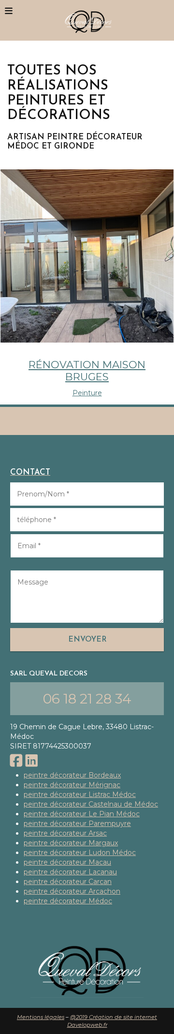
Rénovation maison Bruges (87, 371)
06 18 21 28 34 (87, 698)
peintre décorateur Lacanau (70, 872)
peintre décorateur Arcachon (72, 891)
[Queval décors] (87, 20)
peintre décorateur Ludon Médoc (80, 852)
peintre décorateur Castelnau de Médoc (91, 804)
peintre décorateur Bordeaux (72, 775)
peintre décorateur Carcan (68, 881)
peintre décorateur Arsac (65, 833)
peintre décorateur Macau (67, 862)
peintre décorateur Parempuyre (77, 823)
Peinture (87, 393)
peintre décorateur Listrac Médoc (80, 794)
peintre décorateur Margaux (71, 843)
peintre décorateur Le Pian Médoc (82, 813)
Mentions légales (40, 1017)
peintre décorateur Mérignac (72, 784)
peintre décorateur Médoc (68, 901)
